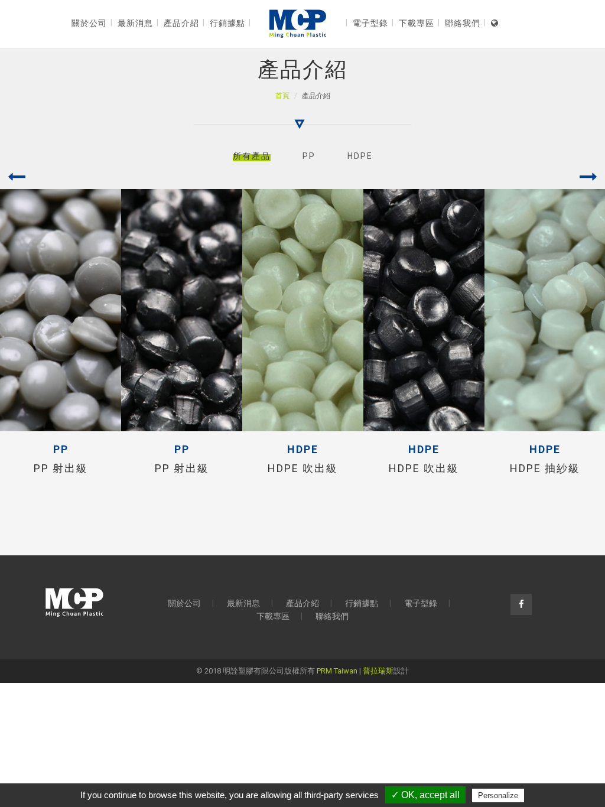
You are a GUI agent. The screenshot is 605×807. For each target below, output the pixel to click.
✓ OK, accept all (425, 795)
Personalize (498, 795)
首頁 (282, 96)
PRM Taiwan (337, 670)
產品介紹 (302, 603)
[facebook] (521, 604)
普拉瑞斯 (378, 670)
